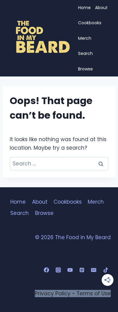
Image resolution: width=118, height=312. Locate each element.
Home (84, 8)
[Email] (94, 270)
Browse (85, 69)
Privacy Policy (52, 293)
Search (85, 53)
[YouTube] (70, 270)
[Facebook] (46, 270)
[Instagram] (58, 270)
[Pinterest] (82, 270)
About (101, 8)
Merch (84, 38)
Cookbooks (89, 23)
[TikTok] (105, 270)
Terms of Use (94, 293)
